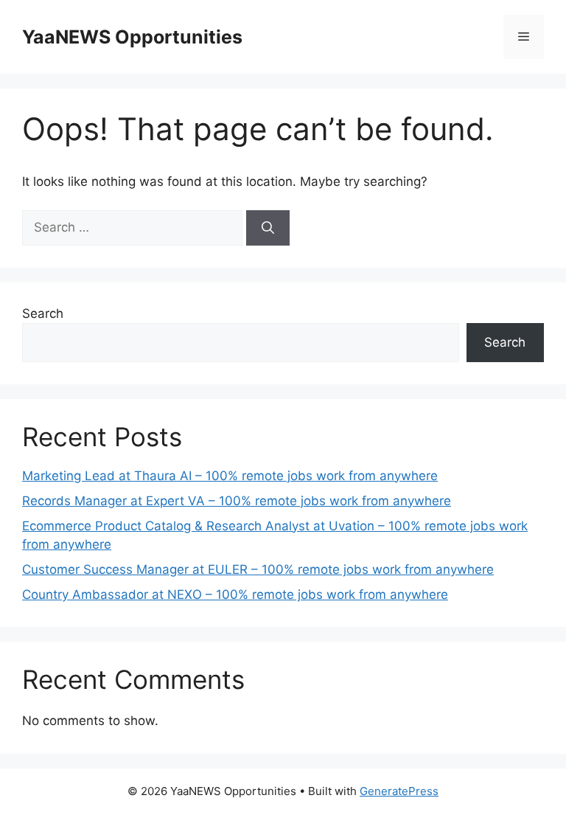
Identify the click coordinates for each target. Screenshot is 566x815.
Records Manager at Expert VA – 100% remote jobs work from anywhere (236, 500)
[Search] (268, 228)
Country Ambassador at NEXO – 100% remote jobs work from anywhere (235, 594)
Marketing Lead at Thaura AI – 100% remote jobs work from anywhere (230, 475)
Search (42, 313)
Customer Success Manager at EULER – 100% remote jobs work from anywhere (258, 569)
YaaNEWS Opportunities (132, 37)
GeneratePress (399, 791)
